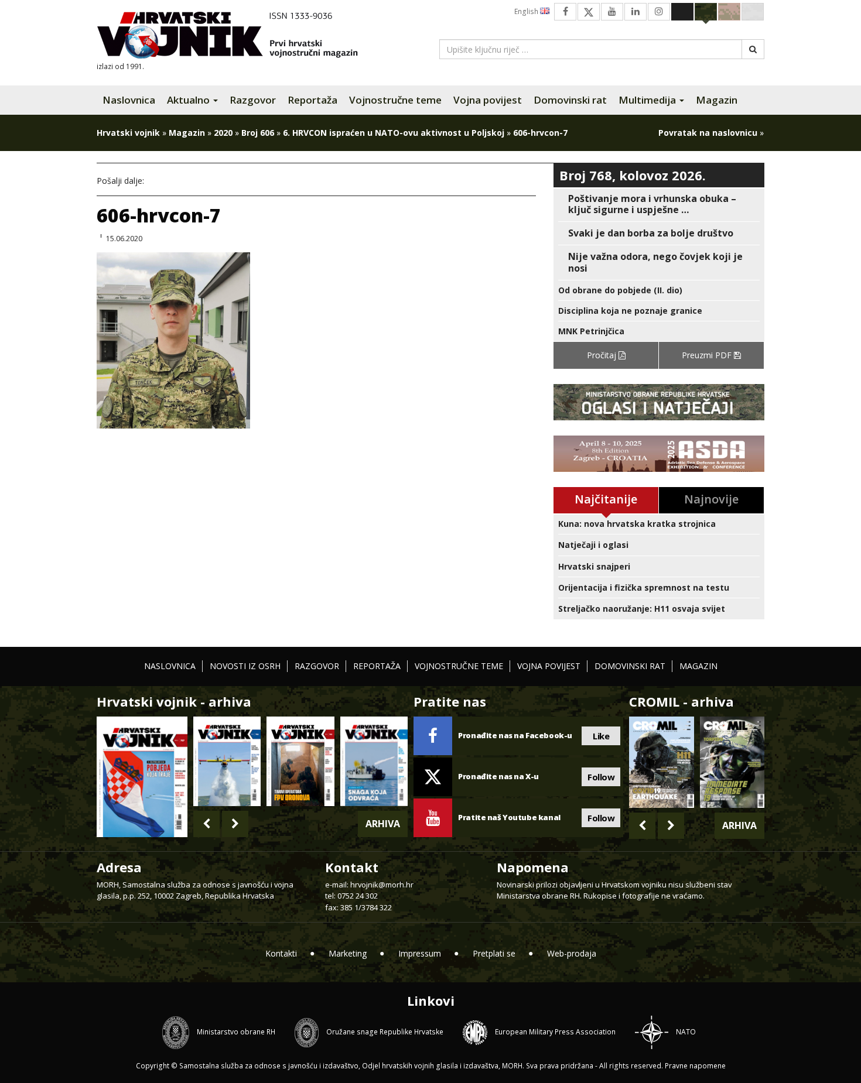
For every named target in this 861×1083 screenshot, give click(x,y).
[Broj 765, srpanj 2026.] (300, 761)
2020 (223, 132)
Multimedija (648, 100)
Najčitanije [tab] (606, 499)
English (527, 11)
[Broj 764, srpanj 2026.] (374, 761)
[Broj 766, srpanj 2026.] (227, 761)
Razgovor (253, 100)
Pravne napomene (695, 1066)
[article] (659, 204)
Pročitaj (603, 355)
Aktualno (189, 100)
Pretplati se (494, 953)
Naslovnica (128, 100)
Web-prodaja (571, 953)
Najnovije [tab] (711, 499)
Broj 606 (257, 132)
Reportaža (312, 100)
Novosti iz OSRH (245, 665)
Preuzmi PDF (708, 355)
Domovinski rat (570, 100)
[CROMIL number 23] (661, 762)
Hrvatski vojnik (128, 132)
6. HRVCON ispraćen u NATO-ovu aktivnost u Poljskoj (393, 132)
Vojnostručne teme (395, 100)
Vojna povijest (487, 100)
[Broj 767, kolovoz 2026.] (142, 776)
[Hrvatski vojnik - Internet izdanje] (235, 36)
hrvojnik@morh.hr (382, 884)
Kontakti (281, 953)
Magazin (716, 100)
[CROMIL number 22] (732, 762)
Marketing (348, 953)
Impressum (419, 953)
